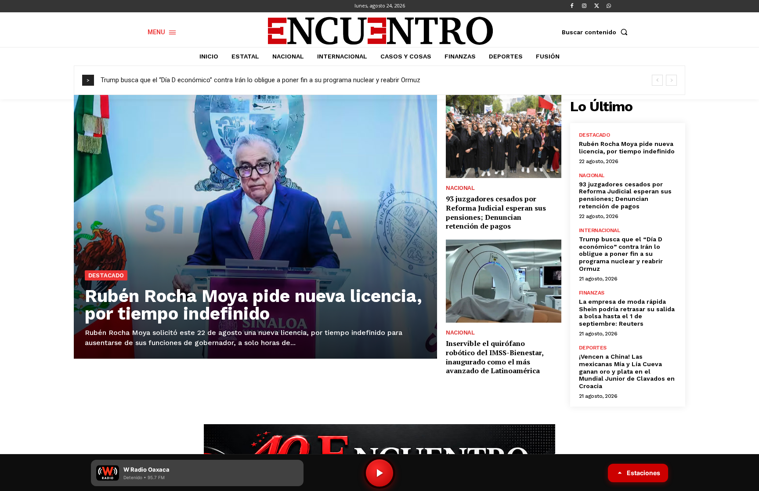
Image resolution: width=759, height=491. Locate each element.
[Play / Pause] (379, 473)
